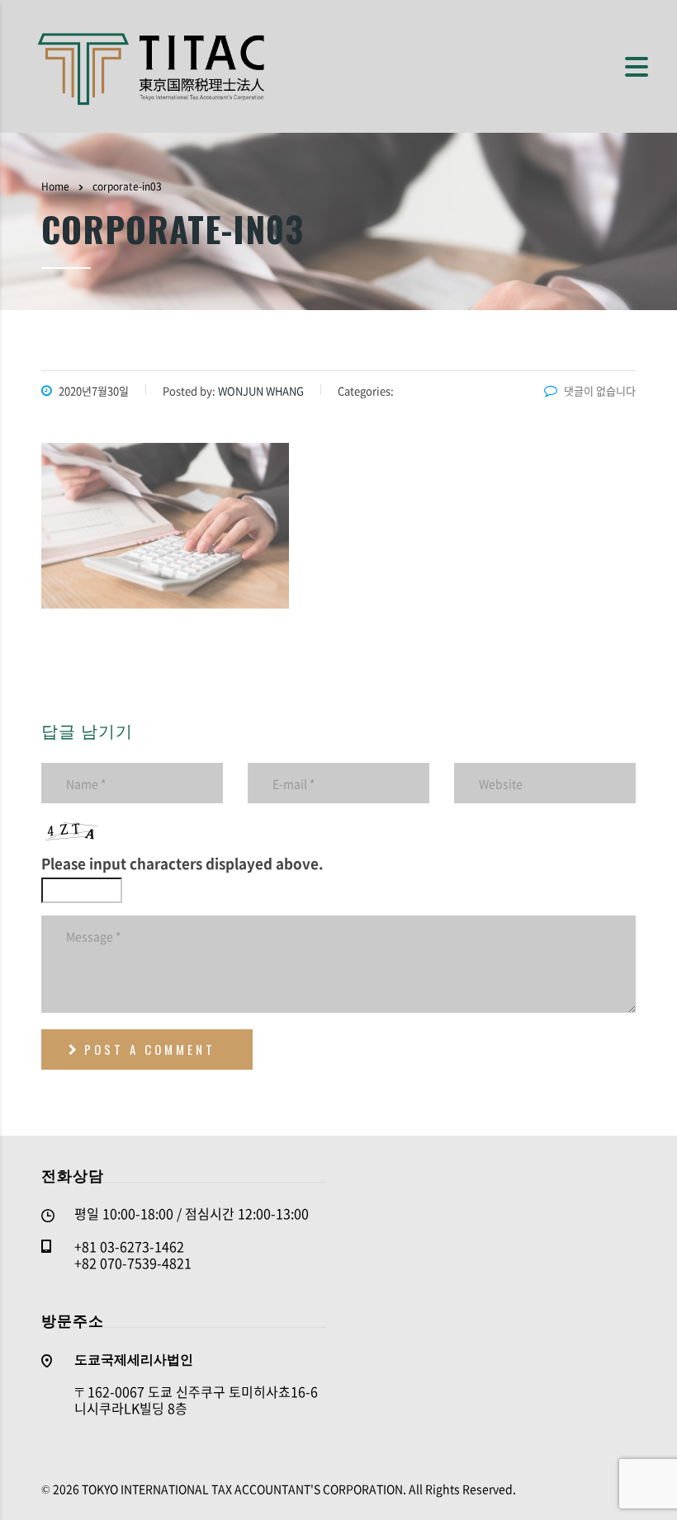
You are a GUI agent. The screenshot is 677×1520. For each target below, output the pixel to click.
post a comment (149, 1049)
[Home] (153, 64)
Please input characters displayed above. (182, 863)
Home (55, 186)
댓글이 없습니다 (600, 390)
